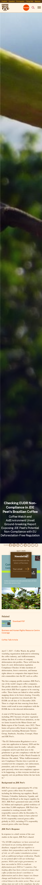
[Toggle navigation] (38, 7)
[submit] (27, 569)
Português (20, 1)
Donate (26, 7)
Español (12, 1)
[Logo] (5, 5)
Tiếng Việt (29, 1)
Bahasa (37, 1)
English (4, 1)
